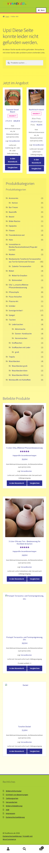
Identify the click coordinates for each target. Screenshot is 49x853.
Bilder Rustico (14, 221)
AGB (7, 809)
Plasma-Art (13, 301)
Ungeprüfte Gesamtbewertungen (24, 455)
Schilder (12, 306)
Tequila (12, 357)
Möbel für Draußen (19, 275)
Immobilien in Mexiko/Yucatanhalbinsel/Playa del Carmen (23, 247)
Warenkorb (38, 847)
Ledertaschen (17, 324)
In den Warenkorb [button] (12, 160)
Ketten (15, 203)
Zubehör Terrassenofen (21, 266)
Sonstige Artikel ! (16, 310)
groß (17, 352)
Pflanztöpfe (14, 292)
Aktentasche (20, 329)
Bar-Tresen (13, 207)
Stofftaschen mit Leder (21, 347)
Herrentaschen (21, 338)
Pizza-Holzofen (15, 296)
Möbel (11, 271)
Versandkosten (14, 141)
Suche (24, 849)
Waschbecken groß (19, 366)
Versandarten (11, 802)
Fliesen (12, 230)
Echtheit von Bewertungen (17, 794)
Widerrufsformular (14, 791)
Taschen (12, 319)
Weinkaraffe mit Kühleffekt (20, 380)
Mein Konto (8, 849)
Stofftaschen (17, 343)
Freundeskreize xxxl (17, 235)
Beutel (11, 216)
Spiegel (12, 315)
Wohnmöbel (17, 280)
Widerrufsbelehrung (14, 806)
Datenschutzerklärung (15, 817)
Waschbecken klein (19, 370)
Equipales (13, 226)
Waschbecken (14, 361)
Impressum (10, 813)
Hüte (11, 239)
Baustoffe (13, 212)
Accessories (13, 198)
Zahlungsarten (12, 798)
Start (7, 16)
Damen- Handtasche (23, 333)
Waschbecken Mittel (20, 375)
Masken (12, 254)
